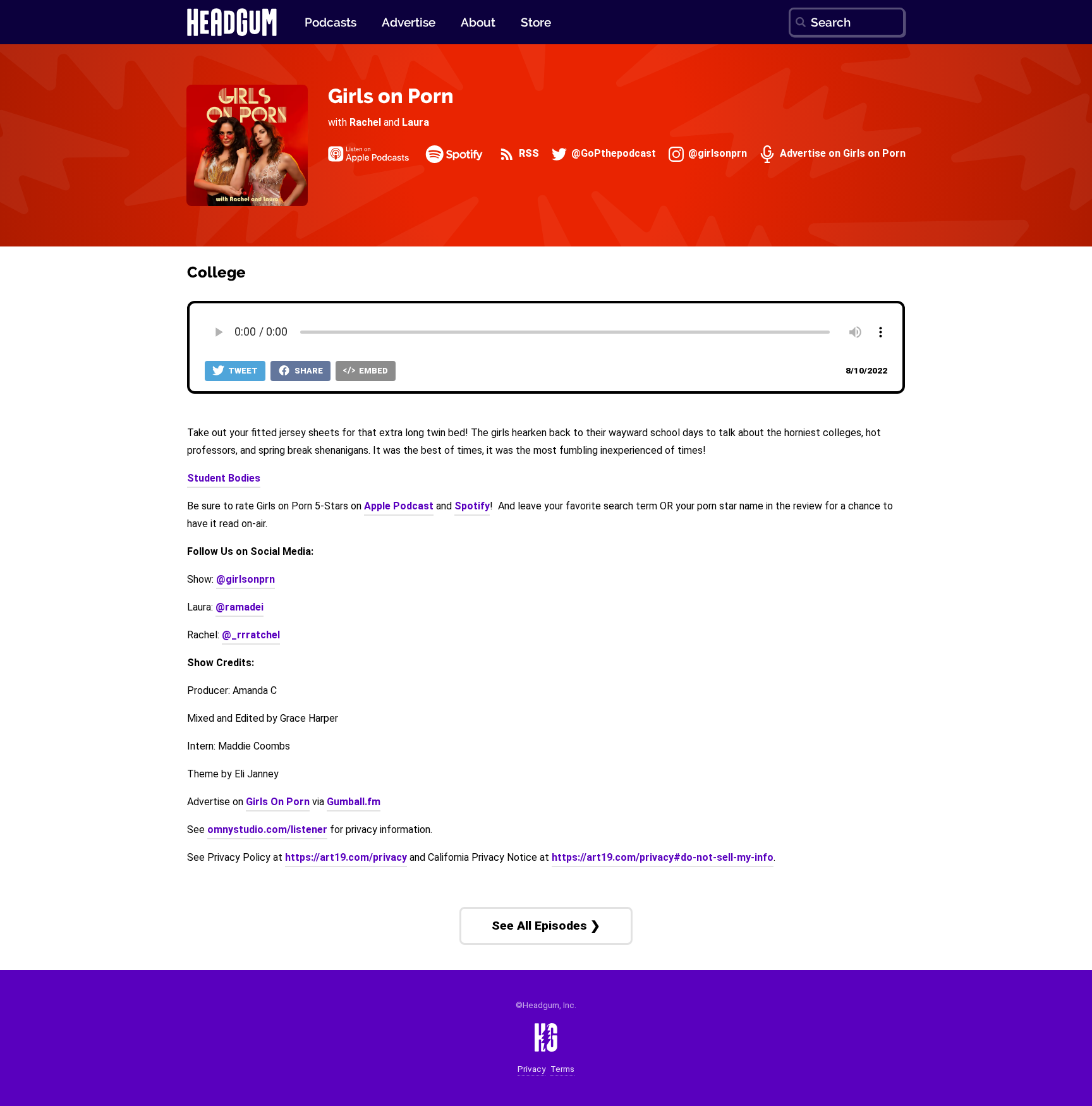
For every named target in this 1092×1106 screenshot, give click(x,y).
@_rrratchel (251, 635)
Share (308, 370)
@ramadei (239, 607)
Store (536, 22)
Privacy (531, 1069)
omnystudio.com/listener (267, 829)
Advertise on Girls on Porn (841, 154)
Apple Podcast (399, 506)
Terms (562, 1069)
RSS (527, 154)
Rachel (365, 122)
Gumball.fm (353, 802)
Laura (415, 122)
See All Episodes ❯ (546, 925)
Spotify (472, 506)
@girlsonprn (716, 154)
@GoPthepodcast (612, 154)
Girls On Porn (278, 802)
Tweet (242, 370)
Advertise (408, 22)
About (478, 22)
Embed (372, 370)
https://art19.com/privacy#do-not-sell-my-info (663, 857)
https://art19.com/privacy (346, 857)
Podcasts (330, 22)
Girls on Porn (391, 95)
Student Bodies (223, 478)
